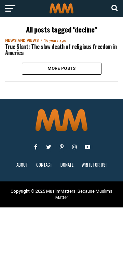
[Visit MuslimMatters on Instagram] (74, 147)
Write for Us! (94, 165)
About (22, 165)
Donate (66, 165)
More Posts (61, 68)
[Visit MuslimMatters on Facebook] (35, 147)
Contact (44, 165)
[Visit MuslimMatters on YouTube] (87, 147)
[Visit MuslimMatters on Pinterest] (61, 147)
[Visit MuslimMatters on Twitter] (48, 147)
